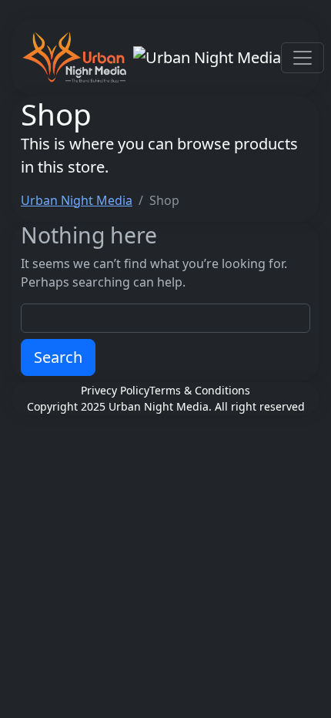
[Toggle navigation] (302, 57)
